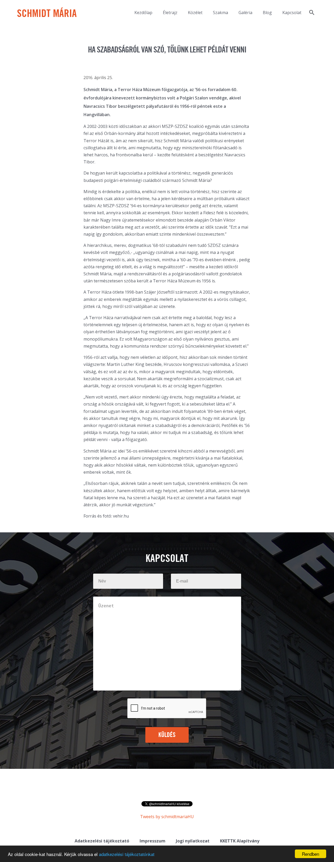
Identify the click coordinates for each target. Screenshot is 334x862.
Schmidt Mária (47, 14)
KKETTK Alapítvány (239, 841)
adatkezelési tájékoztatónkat (126, 854)
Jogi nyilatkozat (193, 841)
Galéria (245, 12)
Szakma (220, 12)
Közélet (195, 12)
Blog (267, 12)
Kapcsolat (291, 12)
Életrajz (170, 12)
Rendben (310, 854)
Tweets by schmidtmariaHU (167, 816)
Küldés (167, 735)
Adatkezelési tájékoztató (102, 841)
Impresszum (152, 841)
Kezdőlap (143, 12)
